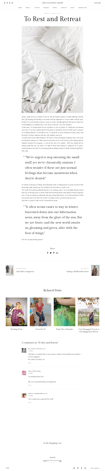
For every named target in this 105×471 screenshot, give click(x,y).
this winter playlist (66, 193)
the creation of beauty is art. (37, 349)
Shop (72, 7)
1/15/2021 (30, 373)
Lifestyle (64, 7)
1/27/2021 (30, 395)
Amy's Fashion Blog (34, 371)
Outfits (37, 7)
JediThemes (97, 468)
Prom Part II (40, 329)
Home (20, 7)
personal (47, 13)
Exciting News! (16, 329)
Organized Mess (52, 3)
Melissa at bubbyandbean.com (37, 393)
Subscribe (97, 3)
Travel (55, 7)
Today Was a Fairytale (64, 329)
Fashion (46, 7)
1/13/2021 (30, 351)
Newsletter (83, 7)
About (28, 7)
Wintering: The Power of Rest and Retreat (52, 138)
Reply (30, 363)
